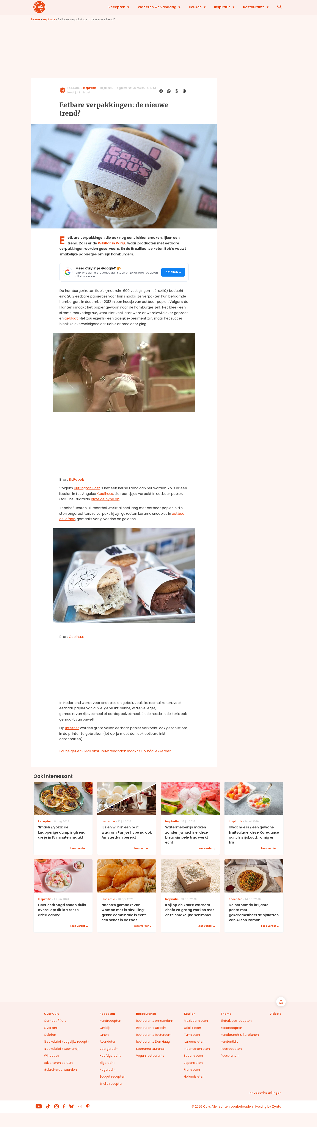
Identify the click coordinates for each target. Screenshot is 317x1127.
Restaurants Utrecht (151, 1028)
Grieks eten (192, 1028)
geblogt (71, 318)
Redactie (73, 88)
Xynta (276, 1106)
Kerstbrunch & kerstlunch (240, 1035)
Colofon (50, 1035)
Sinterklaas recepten (236, 1020)
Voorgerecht (109, 1049)
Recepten (116, 7)
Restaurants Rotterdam (153, 1035)
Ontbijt (105, 1028)
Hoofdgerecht (110, 1055)
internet (72, 728)
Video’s (275, 1014)
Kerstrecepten (110, 1020)
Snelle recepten (111, 1083)
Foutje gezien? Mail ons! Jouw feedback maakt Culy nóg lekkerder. (115, 751)
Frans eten (192, 1069)
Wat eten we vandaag (157, 7)
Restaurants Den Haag (153, 1041)
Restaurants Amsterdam (154, 1020)
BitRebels (77, 479)
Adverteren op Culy (58, 1063)
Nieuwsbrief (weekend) (61, 1049)
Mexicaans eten (196, 1020)
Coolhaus (105, 493)
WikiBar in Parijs (112, 243)
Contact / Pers (55, 1020)
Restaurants (254, 7)
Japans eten (193, 1063)
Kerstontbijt (229, 1041)
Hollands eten (194, 1076)
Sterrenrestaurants (150, 1049)
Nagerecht (108, 1069)
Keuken (195, 7)
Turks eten (192, 1035)
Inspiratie (222, 7)
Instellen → (173, 272)
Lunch (104, 1035)
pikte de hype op (105, 499)
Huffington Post (87, 488)
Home (35, 19)
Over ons (51, 1028)
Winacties (51, 1055)
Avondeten (108, 1041)
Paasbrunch (230, 1055)
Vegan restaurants (150, 1055)
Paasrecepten (231, 1049)
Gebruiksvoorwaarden (60, 1069)
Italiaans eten (194, 1041)
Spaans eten (193, 1055)
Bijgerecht (107, 1063)
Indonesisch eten (197, 1049)
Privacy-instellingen (265, 1093)
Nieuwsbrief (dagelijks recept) (66, 1041)
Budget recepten (112, 1076)
